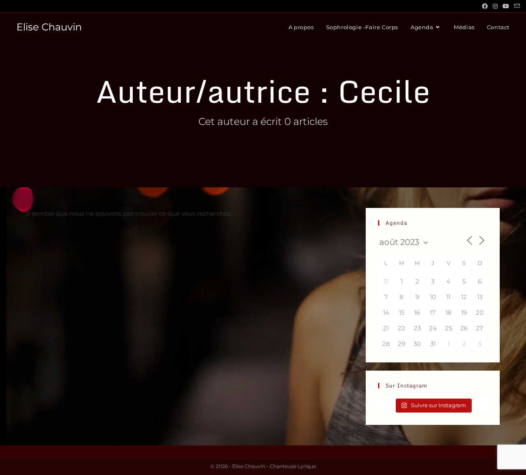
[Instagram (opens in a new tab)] (495, 6)
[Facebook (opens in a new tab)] (485, 6)
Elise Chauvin (49, 27)
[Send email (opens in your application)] (516, 6)
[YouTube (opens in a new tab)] (506, 6)
